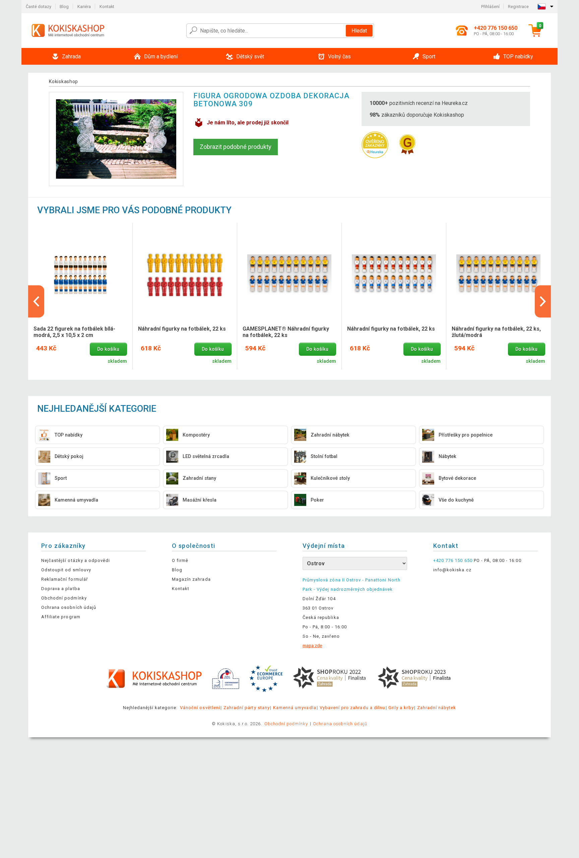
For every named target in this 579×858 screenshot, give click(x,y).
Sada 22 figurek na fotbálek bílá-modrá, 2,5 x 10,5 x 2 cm (74, 332)
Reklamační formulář (64, 579)
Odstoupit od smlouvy (66, 569)
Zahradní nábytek (436, 707)
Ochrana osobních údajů (68, 607)
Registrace (518, 6)
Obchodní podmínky (64, 597)
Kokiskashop (63, 81)
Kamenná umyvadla (294, 707)
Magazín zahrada (191, 579)
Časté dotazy (38, 6)
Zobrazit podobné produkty (235, 146)
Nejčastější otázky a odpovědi (75, 560)
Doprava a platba (60, 588)
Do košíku (108, 349)
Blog (64, 6)
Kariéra (84, 6)
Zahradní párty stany (246, 707)
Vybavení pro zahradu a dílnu (352, 707)
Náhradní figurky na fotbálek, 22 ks (182, 329)
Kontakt (107, 6)
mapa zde (312, 645)
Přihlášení (490, 6)
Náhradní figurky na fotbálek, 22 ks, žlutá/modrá (496, 332)
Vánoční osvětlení (200, 707)
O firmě (180, 560)
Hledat (359, 30)
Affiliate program (60, 616)
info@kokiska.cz (452, 569)
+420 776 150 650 (452, 560)
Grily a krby (400, 707)
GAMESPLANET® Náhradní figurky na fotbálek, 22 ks (286, 332)
